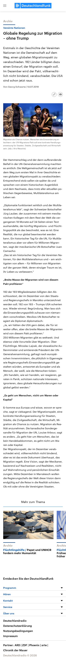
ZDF (25, 645)
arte (44, 645)
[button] (4, 5)
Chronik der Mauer (15, 650)
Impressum (10, 636)
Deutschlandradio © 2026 (20, 655)
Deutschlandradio (14, 620)
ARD (18, 645)
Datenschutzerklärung (17, 625)
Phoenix (35, 645)
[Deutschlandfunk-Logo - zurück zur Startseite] (33, 5)
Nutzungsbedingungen (18, 630)
